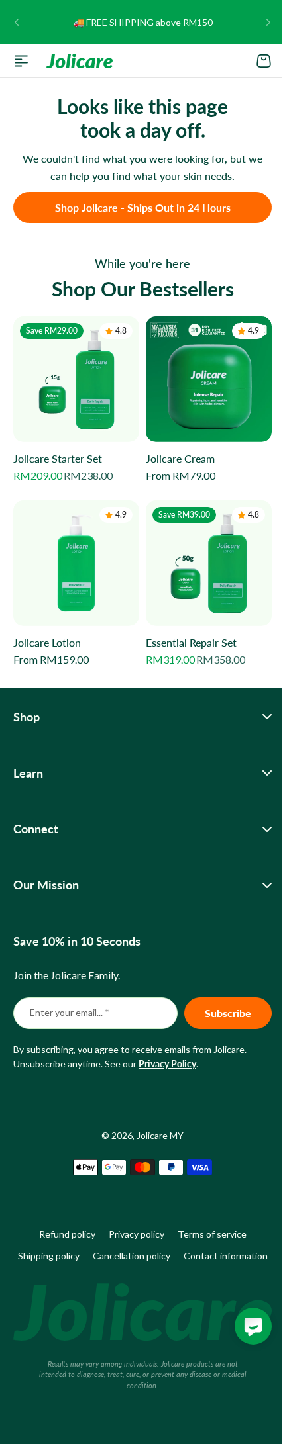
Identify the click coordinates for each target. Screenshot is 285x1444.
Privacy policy (131, 1224)
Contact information (137, 1267)
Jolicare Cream (180, 458)
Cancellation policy (175, 1245)
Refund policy (62, 1224)
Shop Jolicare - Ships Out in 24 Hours (143, 207)
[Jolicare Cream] (209, 379)
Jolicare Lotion (47, 642)
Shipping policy (92, 1245)
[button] (17, 22)
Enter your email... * (69, 1002)
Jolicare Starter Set (57, 458)
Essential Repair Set (191, 642)
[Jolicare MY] (79, 61)
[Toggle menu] (21, 60)
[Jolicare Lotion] (76, 563)
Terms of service (206, 1224)
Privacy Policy (167, 1054)
